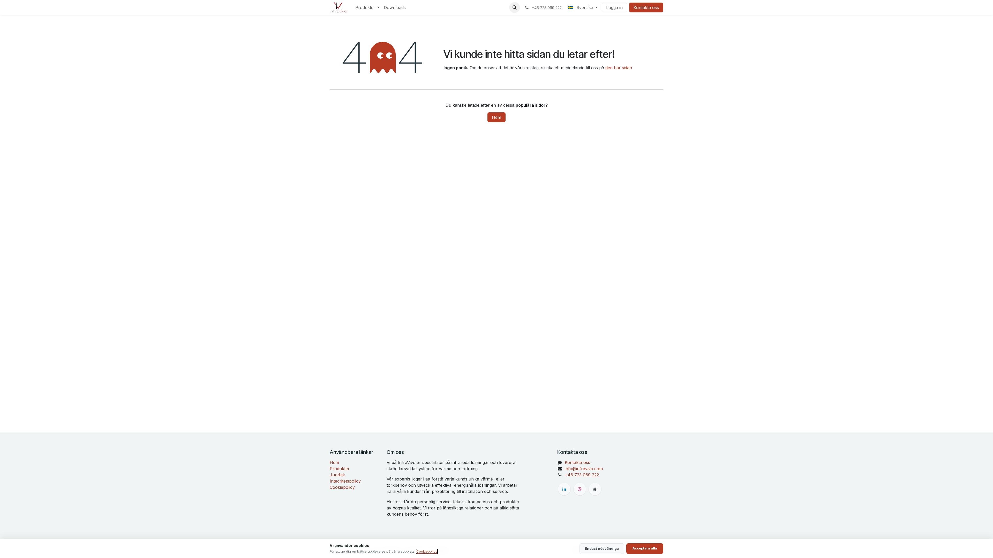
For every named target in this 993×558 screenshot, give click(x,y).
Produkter (340, 468)
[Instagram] (580, 489)
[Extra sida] (595, 489)
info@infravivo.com (584, 468)
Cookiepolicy (342, 487)
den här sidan (618, 67)
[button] (514, 7)
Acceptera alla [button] (645, 548)
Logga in (614, 7)
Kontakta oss (646, 7)
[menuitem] (367, 7)
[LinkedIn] (564, 489)
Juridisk (337, 474)
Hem (496, 117)
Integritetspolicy (345, 481)
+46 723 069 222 (582, 474)
